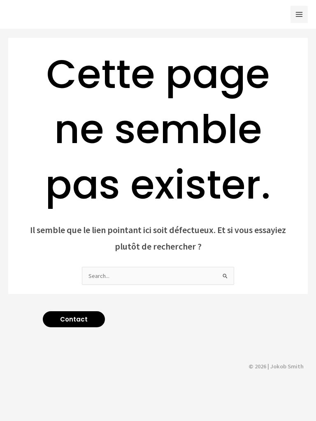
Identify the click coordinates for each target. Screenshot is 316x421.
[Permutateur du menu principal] (299, 14)
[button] (74, 319)
